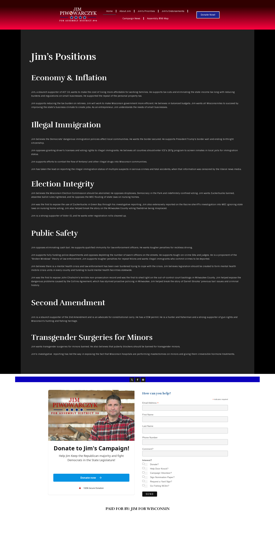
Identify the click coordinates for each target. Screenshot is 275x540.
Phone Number (150, 437)
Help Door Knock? (159, 468)
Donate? (154, 464)
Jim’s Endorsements (173, 11)
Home (109, 11)
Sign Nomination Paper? (162, 477)
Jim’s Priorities (146, 11)
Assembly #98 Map (158, 18)
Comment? (147, 449)
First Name (147, 414)
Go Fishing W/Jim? (159, 486)
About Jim (125, 11)
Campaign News (131, 18)
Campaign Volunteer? (161, 473)
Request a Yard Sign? (161, 481)
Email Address (150, 402)
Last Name (147, 426)
